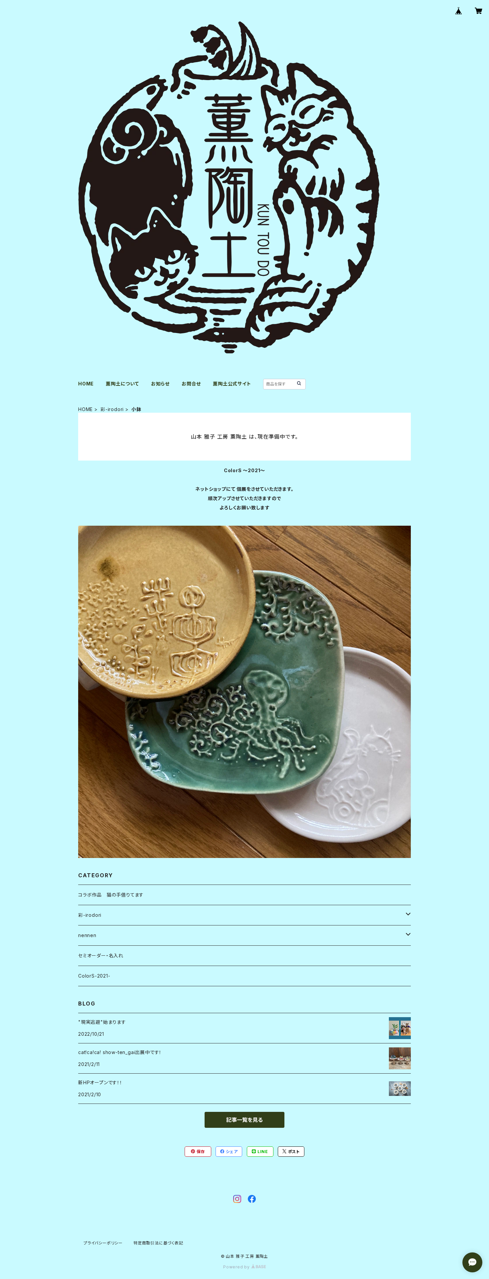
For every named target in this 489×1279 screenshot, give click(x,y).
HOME (86, 383)
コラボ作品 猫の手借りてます (111, 895)
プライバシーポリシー (103, 1242)
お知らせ (160, 383)
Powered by (237, 1266)
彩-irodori (112, 409)
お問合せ (191, 383)
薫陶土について (122, 383)
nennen (87, 935)
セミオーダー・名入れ (100, 955)
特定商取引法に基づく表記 (158, 1242)
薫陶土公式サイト (232, 383)
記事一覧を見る (244, 1120)
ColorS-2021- (94, 976)
